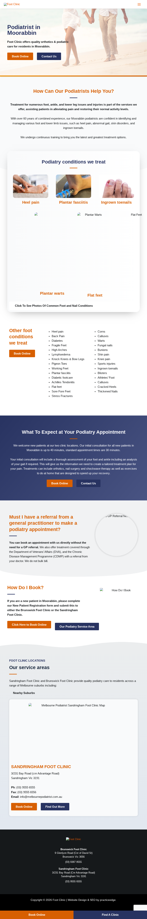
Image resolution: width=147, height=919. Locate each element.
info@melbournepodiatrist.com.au (41, 796)
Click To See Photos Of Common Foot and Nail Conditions (54, 305)
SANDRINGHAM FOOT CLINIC (41, 766)
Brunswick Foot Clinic (59, 680)
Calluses (103, 336)
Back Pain (58, 336)
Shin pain (103, 354)
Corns (101, 331)
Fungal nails (105, 345)
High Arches (59, 349)
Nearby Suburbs (24, 693)
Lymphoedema (61, 354)
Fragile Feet (59, 345)
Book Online (37, 914)
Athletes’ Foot (106, 377)
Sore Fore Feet (61, 391)
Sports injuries (106, 363)
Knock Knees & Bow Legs (68, 359)
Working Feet (60, 368)
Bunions (103, 349)
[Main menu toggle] (139, 4)
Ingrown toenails (116, 202)
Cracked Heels (107, 386)
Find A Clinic (110, 914)
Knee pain (104, 359)
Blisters (102, 373)
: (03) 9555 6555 (23, 787)
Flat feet (94, 295)
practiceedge (108, 899)
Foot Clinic (14, 41)
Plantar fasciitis (73, 202)
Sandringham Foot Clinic (24, 680)
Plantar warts (52, 293)
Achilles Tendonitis (63, 382)
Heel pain (30, 202)
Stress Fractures (62, 396)
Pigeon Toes (59, 363)
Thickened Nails (108, 391)
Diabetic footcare (62, 377)
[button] (73, 306)
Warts (101, 340)
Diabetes (57, 340)
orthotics (47, 41)
